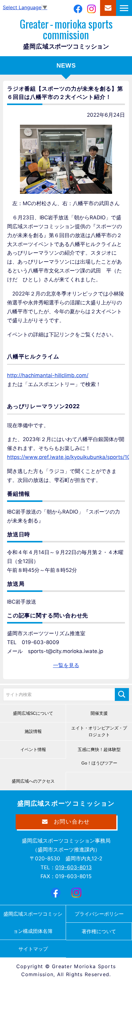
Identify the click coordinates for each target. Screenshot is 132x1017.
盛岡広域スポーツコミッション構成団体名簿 (32, 922)
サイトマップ (33, 949)
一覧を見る (66, 665)
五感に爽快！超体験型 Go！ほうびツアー (101, 756)
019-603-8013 (73, 867)
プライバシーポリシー (99, 914)
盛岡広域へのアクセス (33, 781)
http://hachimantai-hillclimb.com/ (47, 375)
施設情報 (33, 731)
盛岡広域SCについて (33, 713)
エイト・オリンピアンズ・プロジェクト (99, 731)
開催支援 (99, 713)
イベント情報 (33, 749)
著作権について (99, 931)
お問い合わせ (108, 8)
